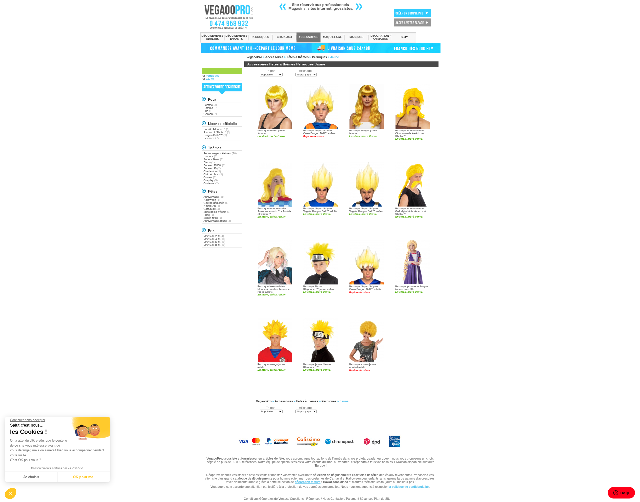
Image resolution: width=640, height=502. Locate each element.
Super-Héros (214, 159)
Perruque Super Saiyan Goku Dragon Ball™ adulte (365, 287)
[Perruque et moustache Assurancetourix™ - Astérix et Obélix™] (275, 183)
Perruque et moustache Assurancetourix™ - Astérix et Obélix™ (274, 211)
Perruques (319, 57)
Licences (211, 138)
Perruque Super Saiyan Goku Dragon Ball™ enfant (319, 132)
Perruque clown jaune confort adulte (362, 365)
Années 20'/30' (215, 165)
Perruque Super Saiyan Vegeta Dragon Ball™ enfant (366, 210)
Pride (209, 214)
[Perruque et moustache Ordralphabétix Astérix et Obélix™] (413, 183)
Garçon (210, 113)
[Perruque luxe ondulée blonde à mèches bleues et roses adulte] (275, 261)
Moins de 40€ (215, 239)
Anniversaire (214, 196)
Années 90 (212, 168)
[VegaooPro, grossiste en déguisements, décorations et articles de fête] (234, 16)
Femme (210, 104)
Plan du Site (382, 499)
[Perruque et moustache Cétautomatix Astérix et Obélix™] (413, 105)
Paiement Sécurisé (359, 499)
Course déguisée (216, 202)
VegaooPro (254, 57)
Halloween (212, 199)
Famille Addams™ (217, 129)
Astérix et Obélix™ (217, 132)
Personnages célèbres (220, 153)
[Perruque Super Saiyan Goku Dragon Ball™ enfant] (321, 105)
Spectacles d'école (217, 211)
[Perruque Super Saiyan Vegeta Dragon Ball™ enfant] (367, 183)
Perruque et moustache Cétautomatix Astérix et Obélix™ (409, 133)
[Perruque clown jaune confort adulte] (367, 339)
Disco (209, 162)
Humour (211, 156)
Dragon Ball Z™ (215, 135)
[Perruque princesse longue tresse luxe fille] (413, 261)
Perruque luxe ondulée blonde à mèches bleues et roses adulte (274, 289)
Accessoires (274, 57)
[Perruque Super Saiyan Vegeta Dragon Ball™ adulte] (321, 183)
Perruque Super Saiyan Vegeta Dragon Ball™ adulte (320, 210)
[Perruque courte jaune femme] (275, 105)
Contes (210, 177)
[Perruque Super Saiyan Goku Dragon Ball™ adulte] (367, 261)
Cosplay (211, 180)
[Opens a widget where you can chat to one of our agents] (621, 493)
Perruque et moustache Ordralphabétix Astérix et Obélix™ (410, 211)
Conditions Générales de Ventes (266, 499)
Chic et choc (213, 174)
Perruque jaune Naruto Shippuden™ (317, 365)
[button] (10, 494)
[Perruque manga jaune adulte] (275, 339)
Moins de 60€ (215, 242)
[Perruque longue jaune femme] (367, 105)
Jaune (210, 78)
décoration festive (307, 482)
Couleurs (211, 183)
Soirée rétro (213, 217)
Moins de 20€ (214, 236)
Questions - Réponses (305, 499)
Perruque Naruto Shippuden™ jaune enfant (318, 287)
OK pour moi (83, 477)
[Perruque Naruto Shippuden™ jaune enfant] (321, 261)
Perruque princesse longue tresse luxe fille (411, 287)
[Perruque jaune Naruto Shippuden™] (321, 339)
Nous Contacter (333, 499)
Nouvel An (212, 205)
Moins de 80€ (215, 245)
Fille (208, 110)
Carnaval (212, 208)
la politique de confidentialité (408, 487)
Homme (210, 107)
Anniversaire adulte (217, 220)
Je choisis (31, 477)
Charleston (212, 171)
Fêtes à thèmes (298, 57)
